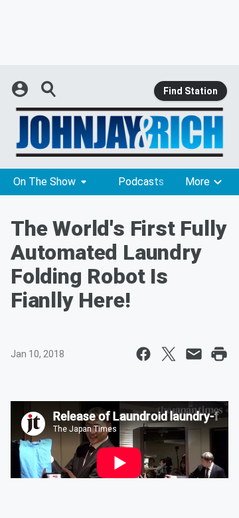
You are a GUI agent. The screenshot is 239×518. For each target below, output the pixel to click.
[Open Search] (49, 89)
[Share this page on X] (168, 354)
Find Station (190, 91)
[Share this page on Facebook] (143, 354)
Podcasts (141, 181)
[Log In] (21, 89)
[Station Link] (119, 132)
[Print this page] (219, 354)
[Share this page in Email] (194, 354)
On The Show (44, 181)
